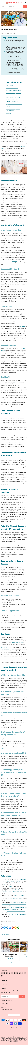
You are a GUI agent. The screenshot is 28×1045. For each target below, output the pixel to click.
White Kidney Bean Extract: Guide (10, 955)
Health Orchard (4, 647)
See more (13, 963)
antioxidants (11, 186)
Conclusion (8, 106)
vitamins (3, 649)
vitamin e (9, 921)
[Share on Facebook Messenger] (10, 928)
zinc (20, 391)
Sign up (22, 996)
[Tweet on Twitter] (4, 928)
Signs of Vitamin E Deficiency (13, 97)
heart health (22, 326)
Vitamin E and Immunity (19, 895)
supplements (10, 649)
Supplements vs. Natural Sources (14, 104)
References (8, 113)
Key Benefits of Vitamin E (12, 88)
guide (5, 921)
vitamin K (3, 748)
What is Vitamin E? (10, 85)
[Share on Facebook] (2, 928)
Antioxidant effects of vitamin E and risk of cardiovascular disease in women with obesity (14, 904)
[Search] (25, 6)
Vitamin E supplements (17, 642)
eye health (16, 382)
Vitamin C (14, 261)
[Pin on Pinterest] (13, 928)
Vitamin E (3, 121)
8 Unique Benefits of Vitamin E (15, 898)
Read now (9, 958)
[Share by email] (15, 928)
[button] (18, 928)
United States (13, 1015)
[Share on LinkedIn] (7, 928)
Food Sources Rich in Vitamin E (13, 90)
